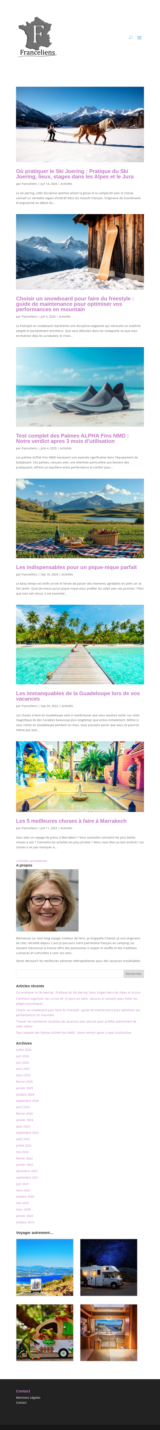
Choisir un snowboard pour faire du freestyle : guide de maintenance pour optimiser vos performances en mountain (75, 303)
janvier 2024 (24, 1120)
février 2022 (24, 1158)
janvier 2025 (24, 1088)
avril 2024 (23, 1107)
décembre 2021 (27, 1171)
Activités (66, 184)
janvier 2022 (24, 1165)
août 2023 (23, 1126)
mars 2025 (23, 1075)
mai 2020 (22, 1203)
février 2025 (24, 1082)
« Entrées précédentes (31, 861)
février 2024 (24, 1113)
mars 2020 (23, 1209)
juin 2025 (22, 1062)
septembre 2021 (27, 1177)
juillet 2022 (23, 1145)
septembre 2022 (27, 1133)
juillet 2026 (23, 1050)
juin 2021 (22, 1184)
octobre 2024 (25, 1094)
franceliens (29, 184)
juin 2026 (22, 1056)
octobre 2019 (25, 1222)
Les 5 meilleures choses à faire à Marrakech (71, 821)
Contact (21, 1402)
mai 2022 (22, 1152)
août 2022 (23, 1139)
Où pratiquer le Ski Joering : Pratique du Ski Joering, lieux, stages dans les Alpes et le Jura (75, 174)
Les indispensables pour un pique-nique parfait (76, 567)
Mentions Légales (28, 1398)
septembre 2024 (27, 1101)
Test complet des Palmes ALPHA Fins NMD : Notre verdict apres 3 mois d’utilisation (72, 438)
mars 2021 (23, 1190)
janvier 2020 (24, 1216)
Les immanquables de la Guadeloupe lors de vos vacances (78, 696)
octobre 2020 (25, 1196)
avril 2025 (23, 1069)
